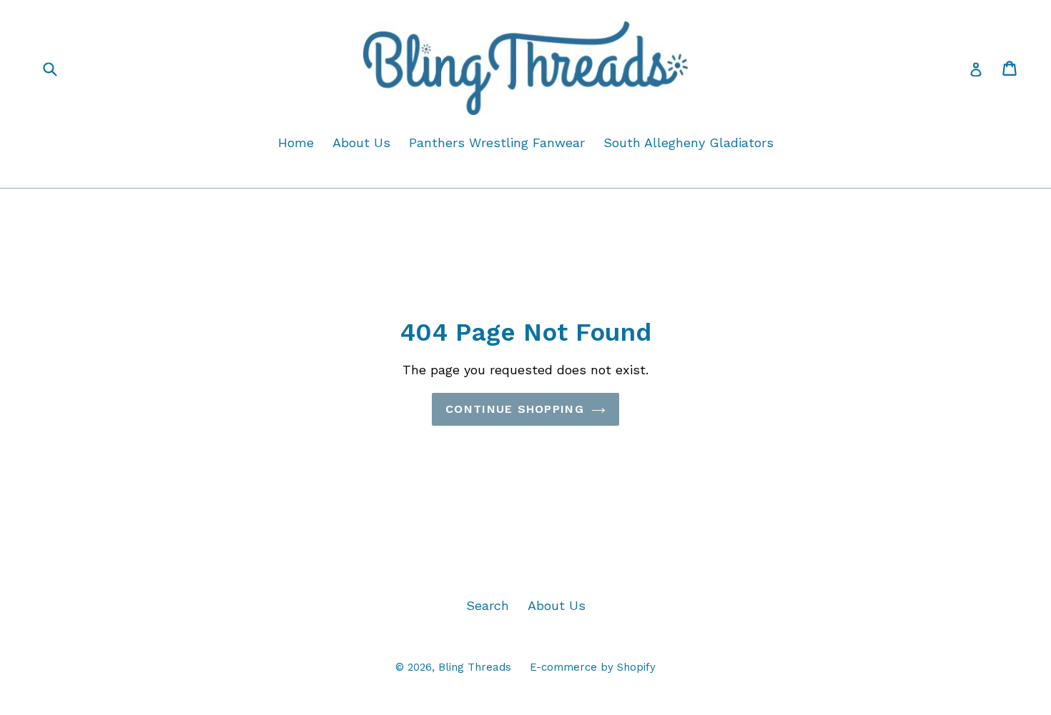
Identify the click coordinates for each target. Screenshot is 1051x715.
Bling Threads (474, 667)
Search (487, 605)
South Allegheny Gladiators (688, 142)
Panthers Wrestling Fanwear (497, 142)
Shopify (636, 667)
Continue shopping (514, 409)
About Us (361, 142)
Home (296, 142)
